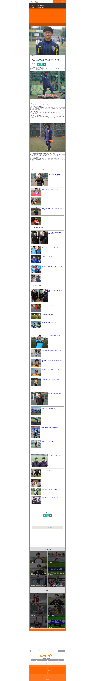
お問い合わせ (31, 676)
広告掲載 (48, 675)
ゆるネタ (34, 24)
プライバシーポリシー (50, 676)
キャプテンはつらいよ (45, 522)
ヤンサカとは (31, 675)
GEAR (31, 670)
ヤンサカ (31, 24)
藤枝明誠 (49, 522)
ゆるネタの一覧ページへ (48, 527)
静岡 (52, 522)
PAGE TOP (47, 663)
